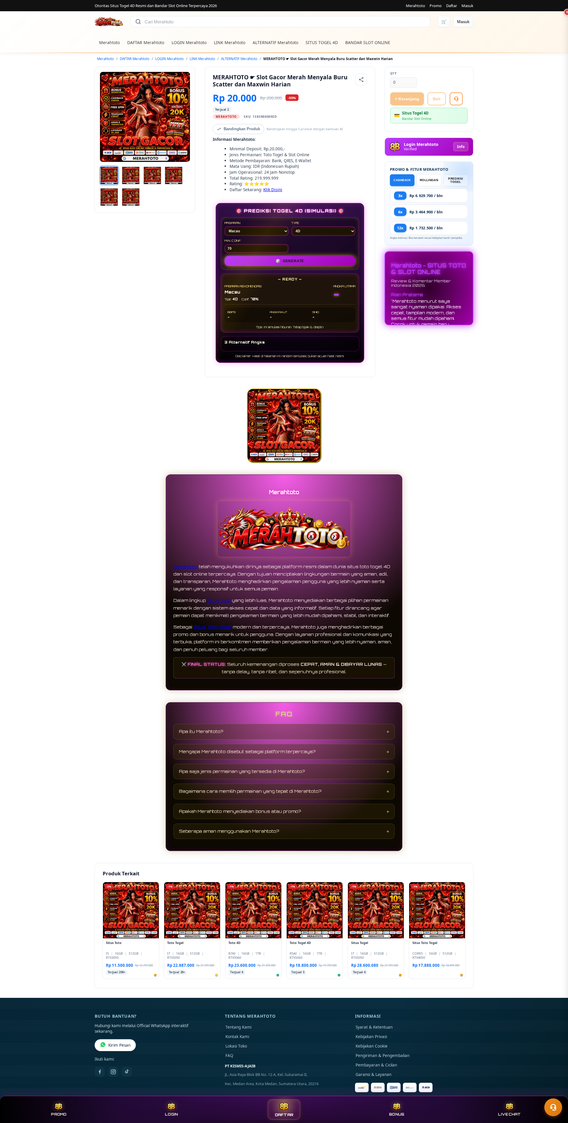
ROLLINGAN (429, 180)
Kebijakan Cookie (372, 1046)
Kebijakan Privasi (371, 1036)
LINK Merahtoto (229, 42)
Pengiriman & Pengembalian (382, 1055)
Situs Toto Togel (212, 626)
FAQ (229, 1055)
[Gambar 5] (109, 197)
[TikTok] (127, 1072)
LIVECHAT (509, 1114)
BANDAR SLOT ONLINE (367, 42)
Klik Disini (272, 189)
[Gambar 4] (173, 175)
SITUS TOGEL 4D (322, 42)
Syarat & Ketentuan (374, 1027)
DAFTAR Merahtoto (145, 42)
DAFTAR (284, 1115)
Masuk (467, 5)
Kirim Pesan (119, 1045)
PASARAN (233, 223)
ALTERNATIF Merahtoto (275, 42)
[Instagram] (113, 1072)
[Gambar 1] (109, 175)
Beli (436, 98)
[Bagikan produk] (361, 80)
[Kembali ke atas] (554, 1092)
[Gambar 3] (152, 175)
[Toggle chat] (553, 1107)
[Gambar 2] (130, 175)
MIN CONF (233, 240)
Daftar (451, 5)
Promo (436, 5)
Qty (393, 73)
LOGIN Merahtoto (189, 42)
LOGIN (171, 1114)
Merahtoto (415, 5)
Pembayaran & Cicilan (376, 1065)
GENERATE (290, 261)
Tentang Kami (238, 1027)
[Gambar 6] (130, 197)
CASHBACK (402, 180)
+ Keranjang (407, 98)
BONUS (396, 1114)
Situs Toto (219, 600)
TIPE (295, 223)
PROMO (58, 1114)
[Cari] (138, 22)
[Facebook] (100, 1072)
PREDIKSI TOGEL (455, 180)
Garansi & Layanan (373, 1074)
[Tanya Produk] (456, 98)
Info (460, 146)
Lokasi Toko (236, 1046)
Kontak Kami (237, 1036)
